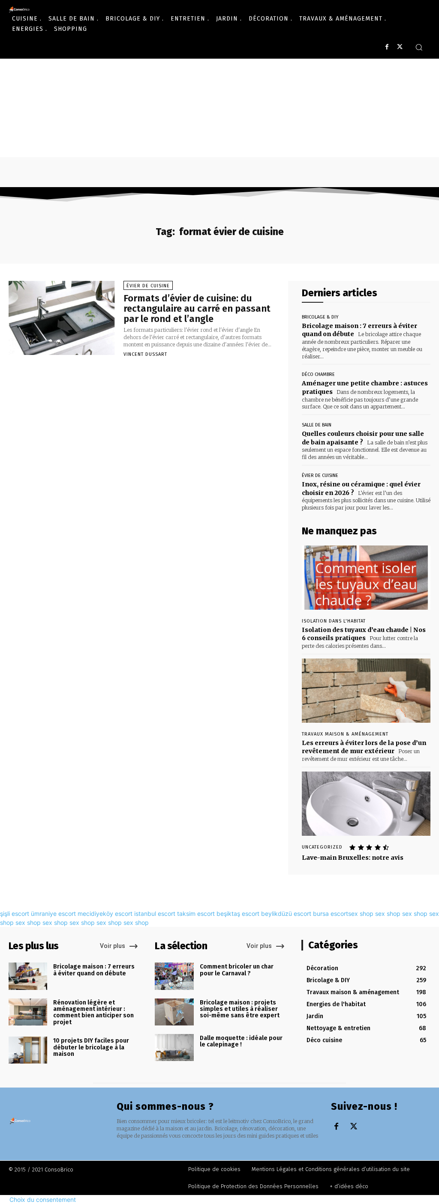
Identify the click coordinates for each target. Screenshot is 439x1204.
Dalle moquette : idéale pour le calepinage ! (241, 1041)
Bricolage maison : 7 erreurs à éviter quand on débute (94, 970)
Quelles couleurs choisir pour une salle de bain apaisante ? (363, 438)
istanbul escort (154, 913)
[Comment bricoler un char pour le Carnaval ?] (174, 976)
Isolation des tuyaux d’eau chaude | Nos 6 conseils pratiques (364, 634)
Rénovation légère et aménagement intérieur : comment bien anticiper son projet (93, 1012)
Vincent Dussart (145, 354)
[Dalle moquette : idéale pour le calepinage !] (174, 1047)
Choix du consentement (42, 1199)
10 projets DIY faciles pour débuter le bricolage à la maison (91, 1047)
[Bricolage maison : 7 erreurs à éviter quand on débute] (28, 976)
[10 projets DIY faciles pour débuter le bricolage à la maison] (28, 1050)
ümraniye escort (53, 913)
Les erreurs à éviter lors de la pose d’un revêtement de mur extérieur (364, 747)
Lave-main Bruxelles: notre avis (352, 857)
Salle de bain (316, 425)
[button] (418, 47)
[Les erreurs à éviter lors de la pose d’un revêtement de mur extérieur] (366, 691)
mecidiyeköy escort (105, 913)
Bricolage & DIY (320, 317)
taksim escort (196, 913)
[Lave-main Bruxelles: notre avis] (366, 804)
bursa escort (330, 913)
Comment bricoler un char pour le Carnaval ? (237, 970)
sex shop (360, 913)
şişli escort (14, 913)
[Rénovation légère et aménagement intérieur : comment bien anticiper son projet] (28, 1011)
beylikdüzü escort (286, 913)
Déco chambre (318, 374)
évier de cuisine (148, 286)
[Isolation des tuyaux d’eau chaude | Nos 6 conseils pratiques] (366, 577)
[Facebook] (386, 46)
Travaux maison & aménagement (345, 734)
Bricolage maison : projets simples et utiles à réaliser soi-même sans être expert (240, 1009)
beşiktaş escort (237, 913)
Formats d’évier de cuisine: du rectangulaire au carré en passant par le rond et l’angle (197, 308)
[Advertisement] (219, 123)
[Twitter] (399, 46)
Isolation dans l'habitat (334, 621)
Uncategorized (322, 847)
